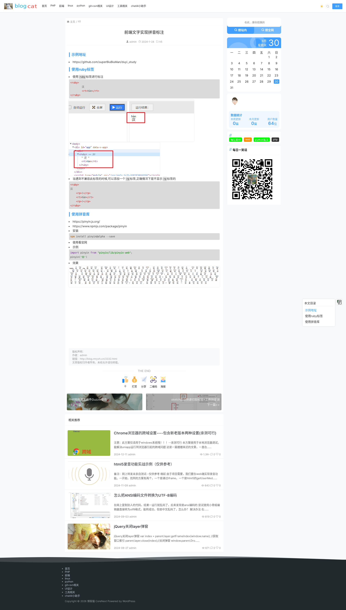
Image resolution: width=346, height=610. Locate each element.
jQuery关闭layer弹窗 (131, 526)
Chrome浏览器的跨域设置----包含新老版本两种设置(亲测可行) (165, 433)
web (247, 139)
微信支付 (235, 139)
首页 (67, 568)
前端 (67, 575)
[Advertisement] (144, 314)
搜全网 (269, 30)
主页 (72, 21)
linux (67, 578)
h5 (79, 21)
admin (133, 41)
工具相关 (70, 592)
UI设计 (68, 588)
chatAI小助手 (72, 595)
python (69, 581)
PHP (67, 571)
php (275, 139)
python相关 (261, 139)
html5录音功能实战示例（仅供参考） (144, 464)
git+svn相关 (72, 584)
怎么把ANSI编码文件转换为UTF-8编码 (145, 495)
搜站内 (242, 30)
